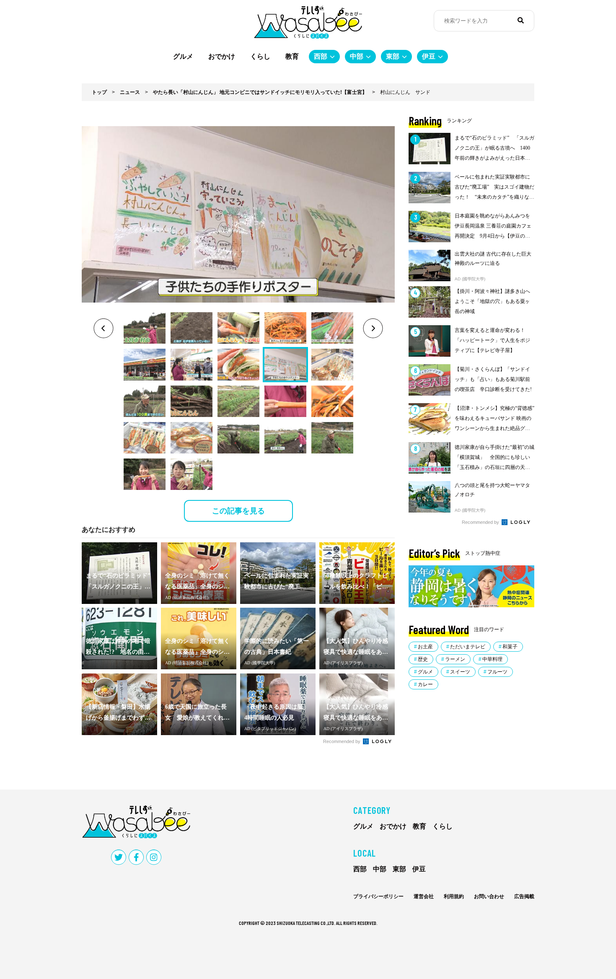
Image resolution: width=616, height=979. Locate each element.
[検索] (521, 20)
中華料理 (492, 659)
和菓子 (510, 647)
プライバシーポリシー (378, 896)
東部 (392, 56)
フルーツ (497, 672)
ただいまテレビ (467, 647)
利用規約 (454, 896)
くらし (260, 56)
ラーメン (455, 659)
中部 (356, 56)
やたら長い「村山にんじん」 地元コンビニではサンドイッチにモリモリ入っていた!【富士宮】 (260, 92)
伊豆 (428, 56)
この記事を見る (238, 511)
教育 (292, 56)
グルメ (183, 56)
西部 (320, 56)
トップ (99, 92)
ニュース (130, 92)
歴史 (423, 659)
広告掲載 (524, 896)
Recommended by (342, 741)
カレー (425, 684)
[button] (145, 328)
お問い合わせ (489, 896)
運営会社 (424, 896)
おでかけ (221, 56)
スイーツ (460, 672)
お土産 (425, 647)
